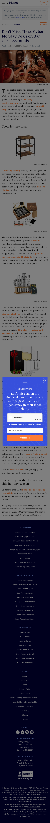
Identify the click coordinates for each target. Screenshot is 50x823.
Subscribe (25, 438)
